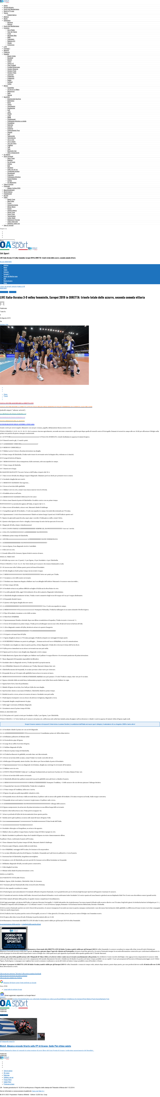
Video (6, 197)
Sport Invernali (8, 156)
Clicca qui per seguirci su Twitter (11, 978)
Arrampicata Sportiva (14, 99)
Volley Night (11, 218)
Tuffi (8, 147)
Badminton (10, 101)
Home (6, 5)
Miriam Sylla (66, 999)
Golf (8, 110)
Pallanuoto (10, 78)
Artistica (10, 22)
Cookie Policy (7, 1082)
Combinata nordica (13, 171)
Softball (9, 82)
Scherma (10, 129)
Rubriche (10, 125)
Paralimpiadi (11, 119)
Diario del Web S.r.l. (38, 1091)
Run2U (9, 209)
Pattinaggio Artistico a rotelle (16, 121)
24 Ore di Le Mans (13, 89)
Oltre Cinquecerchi (13, 153)
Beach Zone (11, 199)
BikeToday (10, 201)
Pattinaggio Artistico (14, 177)
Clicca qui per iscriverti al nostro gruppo (13, 976)
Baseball (10, 58)
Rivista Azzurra (9, 7)
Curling (9, 181)
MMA (9, 117)
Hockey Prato (11, 73)
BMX (9, 37)
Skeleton (10, 168)
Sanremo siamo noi (13, 223)
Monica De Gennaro (76, 999)
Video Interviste (12, 222)
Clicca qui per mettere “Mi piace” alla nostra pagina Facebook (20, 973)
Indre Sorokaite (41, 999)
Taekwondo (11, 136)
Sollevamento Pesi (13, 130)
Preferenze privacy (9, 1084)
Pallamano (10, 76)
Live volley (49, 999)
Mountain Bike (12, 35)
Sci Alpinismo (11, 182)
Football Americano (13, 67)
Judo (9, 112)
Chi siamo (6, 1073)
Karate (9, 114)
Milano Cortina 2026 (13, 188)
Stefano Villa (4, 324)
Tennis (6, 13)
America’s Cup (11, 151)
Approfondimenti (9, 190)
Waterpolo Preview (13, 220)
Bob (8, 166)
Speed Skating (12, 179)
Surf (8, 134)
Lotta (9, 116)
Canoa (9, 104)
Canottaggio (11, 106)
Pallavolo (7, 52)
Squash (9, 132)
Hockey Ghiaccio (12, 69)
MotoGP (6, 50)
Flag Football (11, 65)
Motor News (11, 207)
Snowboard (11, 173)
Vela (8, 149)
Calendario (10, 39)
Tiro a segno (11, 142)
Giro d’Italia (11, 30)
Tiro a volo (10, 140)
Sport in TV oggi (9, 11)
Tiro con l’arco (11, 143)
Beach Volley (11, 56)
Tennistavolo (11, 138)
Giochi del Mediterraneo (11, 9)
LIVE (5, 47)
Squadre (6, 54)
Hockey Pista (11, 71)
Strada (9, 43)
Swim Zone (11, 214)
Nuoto (6, 19)
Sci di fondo (11, 162)
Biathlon (10, 160)
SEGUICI (2, 997)
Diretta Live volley (30, 999)
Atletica (6, 17)
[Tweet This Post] (82, 389)
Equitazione (11, 108)
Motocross (11, 91)
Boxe (9, 103)
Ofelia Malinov (87, 999)
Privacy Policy (7, 1080)
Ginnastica (7, 20)
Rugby (9, 80)
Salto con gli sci (12, 169)
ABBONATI (8, 262)
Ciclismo (6, 28)
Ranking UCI (11, 41)
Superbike (10, 88)
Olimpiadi (7, 186)
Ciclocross (10, 45)
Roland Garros (11, 15)
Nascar (9, 95)
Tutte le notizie (8, 184)
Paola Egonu (96, 999)
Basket (9, 60)
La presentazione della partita (10, 924)
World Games (8, 192)
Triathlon (10, 145)
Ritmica (9, 24)
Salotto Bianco (12, 210)
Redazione (6, 1075)
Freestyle (10, 175)
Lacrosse (10, 75)
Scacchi (9, 127)
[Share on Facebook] (82, 387)
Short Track (11, 158)
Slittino (9, 164)
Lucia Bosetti (57, 999)
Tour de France (12, 32)
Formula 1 (7, 48)
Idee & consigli (8, 225)
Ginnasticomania (12, 205)
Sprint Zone (11, 212)
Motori (6, 86)
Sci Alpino (7, 155)
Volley (9, 84)
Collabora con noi (8, 1077)
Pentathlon (10, 123)
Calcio (9, 62)
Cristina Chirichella (19, 999)
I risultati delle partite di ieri (31, 924)
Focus (9, 203)
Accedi (6, 196)
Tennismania (11, 216)
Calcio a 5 (10, 63)
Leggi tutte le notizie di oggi (13, 989)
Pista (9, 34)
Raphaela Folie (104, 999)
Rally (9, 93)
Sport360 (7, 97)
